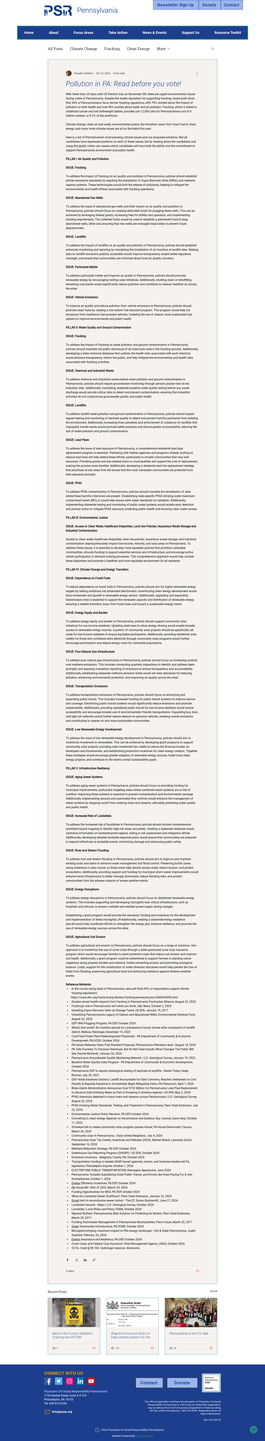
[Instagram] (69, 1381)
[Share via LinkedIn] (85, 1260)
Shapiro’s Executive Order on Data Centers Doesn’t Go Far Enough (130, 1335)
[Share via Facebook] (67, 1260)
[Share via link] (94, 1260)
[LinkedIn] (80, 1381)
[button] (212, 48)
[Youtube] (91, 1381)
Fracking (112, 48)
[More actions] (197, 73)
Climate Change (83, 48)
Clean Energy (138, 48)
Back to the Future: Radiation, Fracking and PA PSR (72, 1335)
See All (213, 1291)
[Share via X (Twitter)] (76, 1260)
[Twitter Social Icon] (58, 1381)
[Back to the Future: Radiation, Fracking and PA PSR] (74, 1312)
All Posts (55, 48)
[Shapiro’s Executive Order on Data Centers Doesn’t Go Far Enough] (133, 1312)
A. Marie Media (144, 1436)
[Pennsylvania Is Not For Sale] (191, 1312)
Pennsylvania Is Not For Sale (188, 1333)
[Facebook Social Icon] (48, 1381)
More (161, 48)
